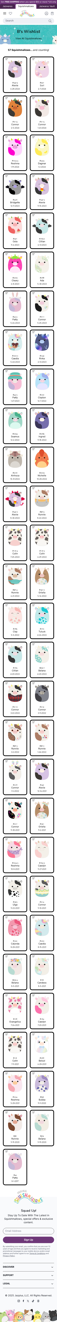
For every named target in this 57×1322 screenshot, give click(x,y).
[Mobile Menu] (4, 13)
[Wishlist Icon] (10, 13)
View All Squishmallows (28, 39)
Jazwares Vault (47, 6)
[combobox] (28, 21)
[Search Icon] (50, 21)
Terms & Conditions (37, 1253)
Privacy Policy (9, 1256)
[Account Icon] (45, 13)
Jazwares (7, 6)
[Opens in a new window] (19, 1301)
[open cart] (51, 13)
